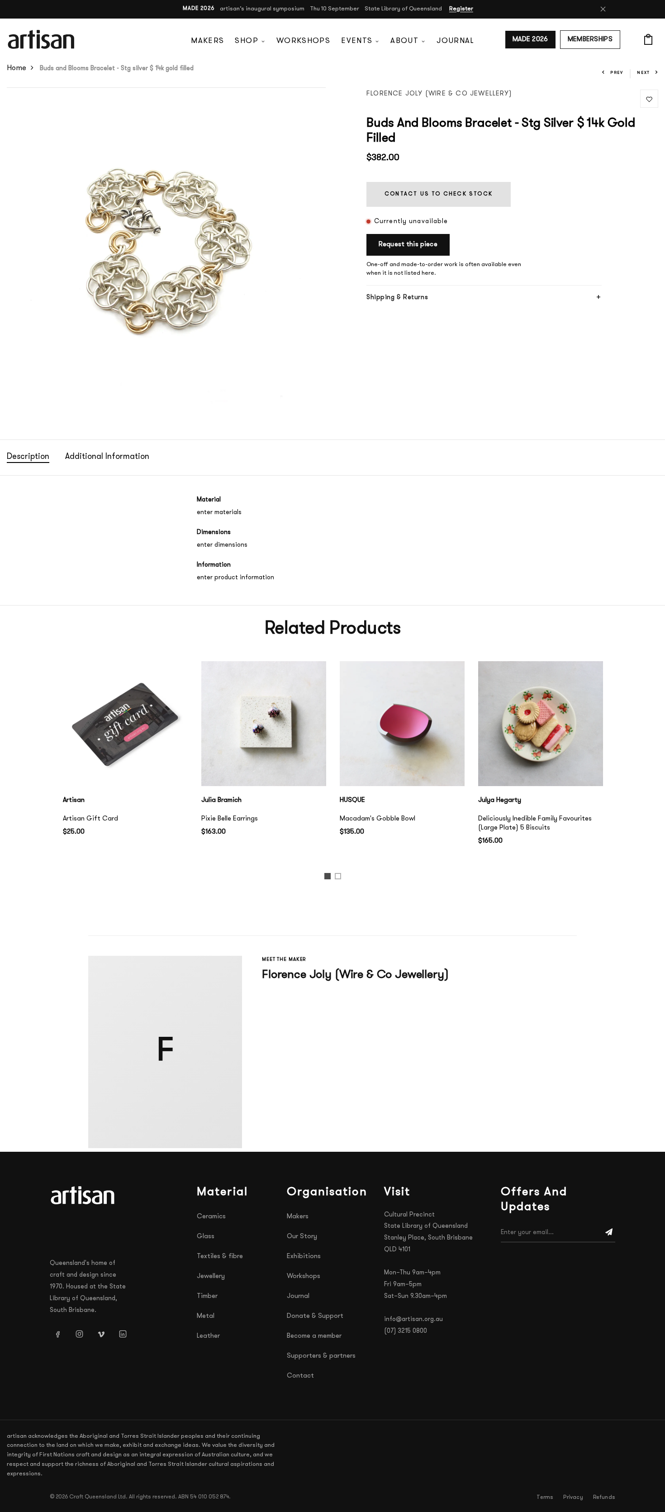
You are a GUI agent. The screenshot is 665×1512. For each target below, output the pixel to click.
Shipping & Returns (397, 297)
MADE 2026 (530, 39)
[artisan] (84, 1195)
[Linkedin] (122, 1334)
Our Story (302, 1236)
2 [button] (339, 878)
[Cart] (648, 39)
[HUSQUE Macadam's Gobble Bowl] (402, 723)
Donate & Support (315, 1316)
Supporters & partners (321, 1356)
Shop (246, 41)
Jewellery (211, 1276)
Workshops (303, 41)
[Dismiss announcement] (603, 9)
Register (461, 9)
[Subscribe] (609, 1233)
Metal (205, 1316)
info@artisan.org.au (413, 1319)
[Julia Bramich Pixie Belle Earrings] (263, 723)
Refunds (604, 1497)
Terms (545, 1497)
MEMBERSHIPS (590, 39)
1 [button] (329, 878)
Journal (455, 41)
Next (643, 73)
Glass (205, 1236)
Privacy (573, 1497)
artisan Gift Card (90, 819)
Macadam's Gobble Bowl (377, 819)
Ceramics (211, 1216)
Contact (300, 1376)
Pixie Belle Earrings (229, 819)
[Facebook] (57, 1334)
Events (356, 41)
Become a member (314, 1336)
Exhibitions (304, 1256)
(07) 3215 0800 (405, 1331)
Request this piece (408, 244)
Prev (616, 73)
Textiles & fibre (220, 1256)
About (404, 41)
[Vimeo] (101, 1334)
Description (28, 457)
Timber (207, 1296)
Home (16, 68)
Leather (208, 1336)
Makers (207, 41)
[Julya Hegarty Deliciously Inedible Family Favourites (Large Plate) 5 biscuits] (540, 723)
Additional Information (107, 457)
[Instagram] (79, 1334)
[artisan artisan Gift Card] (125, 723)
